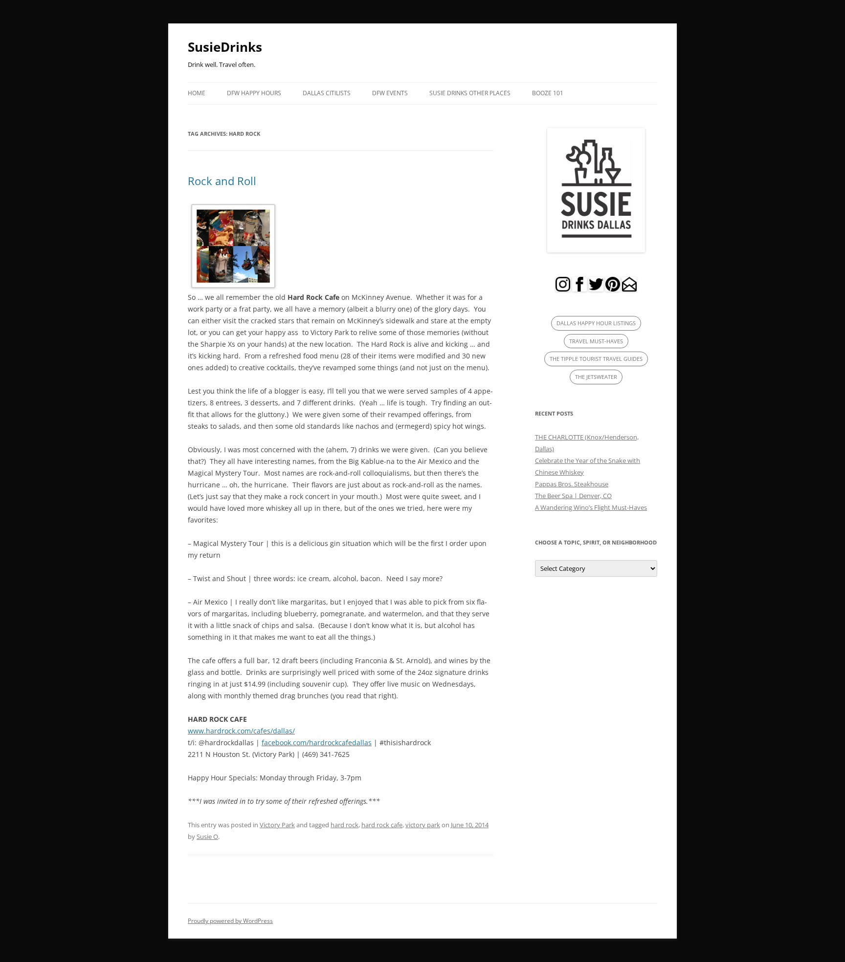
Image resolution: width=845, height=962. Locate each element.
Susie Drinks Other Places (470, 93)
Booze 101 (547, 93)
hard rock (344, 824)
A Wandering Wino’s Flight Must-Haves (591, 507)
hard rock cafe (381, 824)
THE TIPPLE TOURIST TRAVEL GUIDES (596, 358)
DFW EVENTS (390, 93)
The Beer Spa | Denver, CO (573, 495)
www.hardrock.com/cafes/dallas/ (241, 730)
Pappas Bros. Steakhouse (571, 484)
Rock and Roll (222, 180)
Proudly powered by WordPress (230, 921)
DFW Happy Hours (254, 93)
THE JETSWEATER (596, 376)
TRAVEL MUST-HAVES (596, 341)
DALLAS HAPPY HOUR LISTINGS (596, 323)
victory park (422, 824)
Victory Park (277, 824)
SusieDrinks (225, 47)
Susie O (207, 836)
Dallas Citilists (327, 93)
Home (196, 93)
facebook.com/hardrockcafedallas (317, 742)
